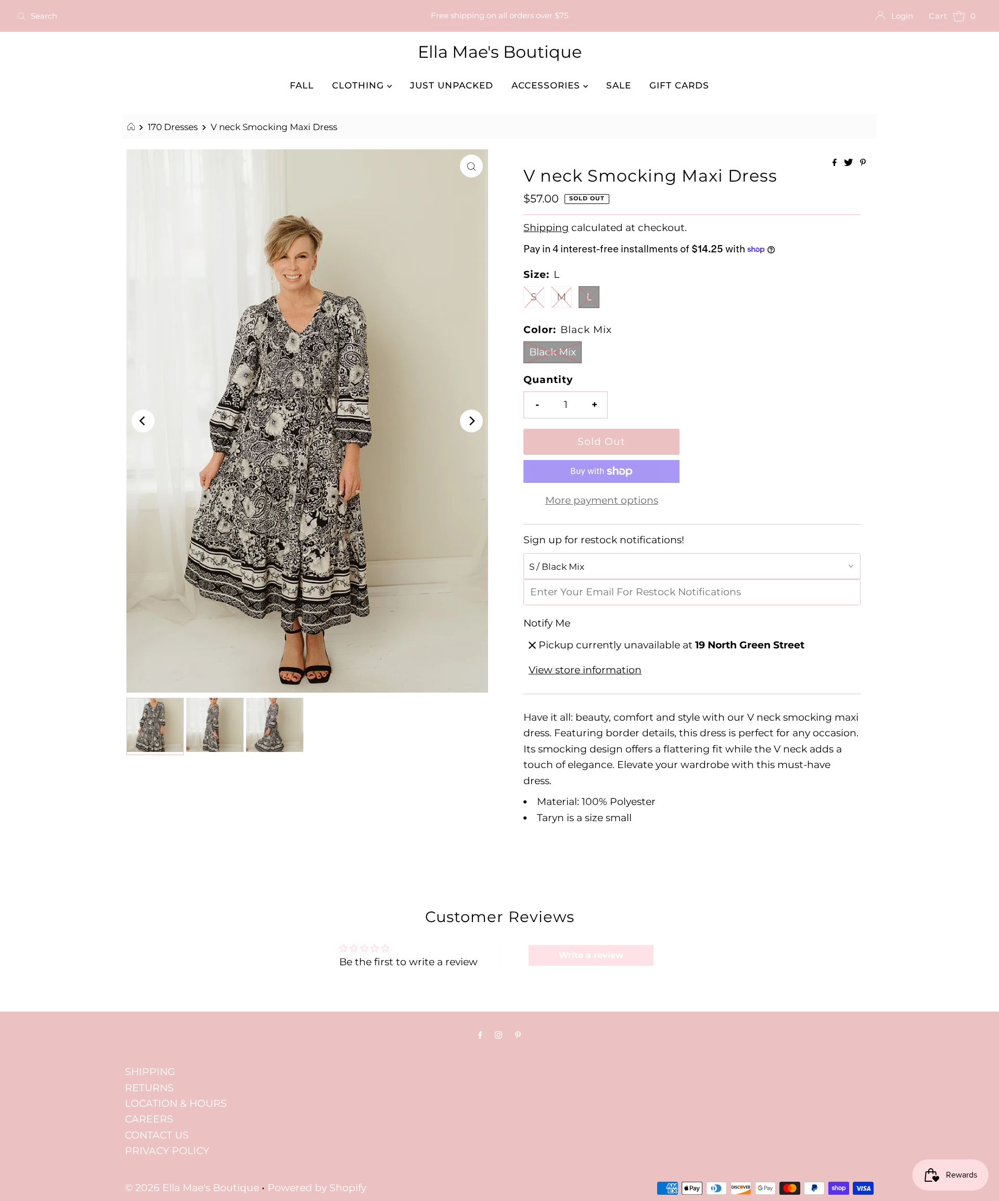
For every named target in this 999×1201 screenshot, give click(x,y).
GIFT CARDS (679, 85)
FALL (302, 85)
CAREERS (149, 1119)
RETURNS (149, 1088)
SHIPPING (150, 1072)
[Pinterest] (518, 1035)
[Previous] (143, 421)
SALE (618, 85)
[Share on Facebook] (835, 163)
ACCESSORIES (547, 85)
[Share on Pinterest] (863, 163)
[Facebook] (480, 1035)
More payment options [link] (601, 500)
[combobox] (171, 16)
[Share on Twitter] (849, 163)
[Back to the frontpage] (132, 127)
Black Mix (552, 352)
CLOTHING (359, 85)
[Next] (471, 421)
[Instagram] (498, 1035)
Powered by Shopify (316, 1188)
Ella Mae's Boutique (500, 52)
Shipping (546, 228)
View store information (585, 670)
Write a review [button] (591, 955)
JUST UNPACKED (451, 85)
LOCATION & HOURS (176, 1103)
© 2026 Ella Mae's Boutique (192, 1188)
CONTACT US (157, 1135)
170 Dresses (173, 126)
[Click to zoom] (471, 166)
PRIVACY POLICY (167, 1151)
